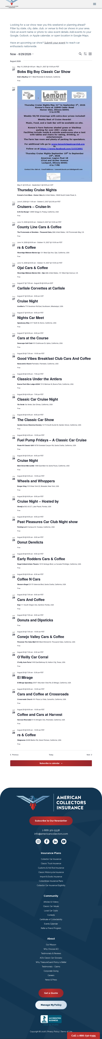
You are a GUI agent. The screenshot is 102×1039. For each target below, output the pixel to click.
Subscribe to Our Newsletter (51, 820)
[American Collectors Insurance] (11, 4)
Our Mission (51, 945)
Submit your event (54, 42)
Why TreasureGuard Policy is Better (51, 962)
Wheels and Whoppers (36, 480)
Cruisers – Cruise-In (33, 206)
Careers (51, 975)
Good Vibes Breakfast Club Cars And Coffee (54, 358)
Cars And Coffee (31, 599)
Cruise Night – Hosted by (38, 501)
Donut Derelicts (30, 542)
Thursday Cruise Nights (37, 189)
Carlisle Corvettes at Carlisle (41, 288)
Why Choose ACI (51, 949)
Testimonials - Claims (51, 967)
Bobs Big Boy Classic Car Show (43, 71)
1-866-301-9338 (51, 830)
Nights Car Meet (30, 317)
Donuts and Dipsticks (35, 619)
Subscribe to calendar (50, 763)
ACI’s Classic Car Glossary (51, 958)
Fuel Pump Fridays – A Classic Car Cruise (52, 439)
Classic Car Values (51, 906)
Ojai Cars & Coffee (32, 267)
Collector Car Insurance (51, 859)
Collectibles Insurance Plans (51, 881)
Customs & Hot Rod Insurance (51, 868)
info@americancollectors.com (51, 833)
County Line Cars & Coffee (39, 226)
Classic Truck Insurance (51, 863)
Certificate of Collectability (51, 919)
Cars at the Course (32, 337)
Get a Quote (51, 993)
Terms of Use (66, 1031)
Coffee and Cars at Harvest (39, 714)
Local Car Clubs (51, 911)
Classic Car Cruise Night (37, 399)
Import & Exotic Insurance (51, 877)
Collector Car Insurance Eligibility (51, 885)
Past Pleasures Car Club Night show (47, 521)
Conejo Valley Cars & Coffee (40, 636)
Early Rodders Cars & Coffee (41, 558)
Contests (51, 915)
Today (51, 755)
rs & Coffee (26, 247)
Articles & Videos (51, 902)
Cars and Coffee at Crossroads (43, 693)
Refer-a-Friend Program (51, 928)
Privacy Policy (53, 1031)
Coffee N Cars (28, 579)
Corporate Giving (51, 971)
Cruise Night (27, 300)
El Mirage (25, 677)
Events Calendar (51, 924)
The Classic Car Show (35, 419)
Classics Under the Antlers (39, 378)
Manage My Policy (51, 1005)
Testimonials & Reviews (51, 953)
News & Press (51, 980)
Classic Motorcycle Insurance (51, 872)
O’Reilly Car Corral (32, 656)
